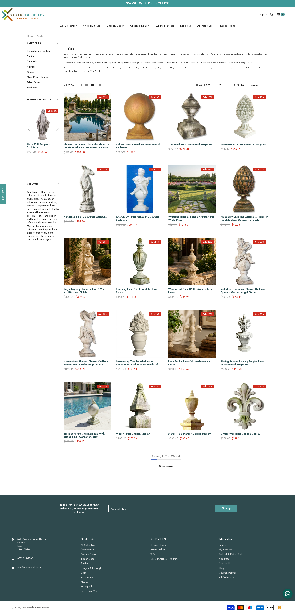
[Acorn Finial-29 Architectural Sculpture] (244, 117)
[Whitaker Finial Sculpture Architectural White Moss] (192, 189)
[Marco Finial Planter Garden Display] (192, 406)
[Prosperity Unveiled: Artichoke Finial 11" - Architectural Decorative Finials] (244, 189)
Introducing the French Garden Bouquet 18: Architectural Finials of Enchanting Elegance (137, 363)
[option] (43, 132)
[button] (29, 128)
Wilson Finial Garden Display (133, 433)
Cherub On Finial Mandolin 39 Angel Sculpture (137, 218)
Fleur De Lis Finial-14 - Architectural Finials (189, 363)
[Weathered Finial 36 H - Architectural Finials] (192, 261)
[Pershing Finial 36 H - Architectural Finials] (140, 261)
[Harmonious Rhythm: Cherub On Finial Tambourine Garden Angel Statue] (87, 334)
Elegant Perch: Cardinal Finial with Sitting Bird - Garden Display (84, 435)
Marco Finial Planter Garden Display (189, 433)
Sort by (239, 85)
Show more (166, 466)
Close (236, 3)
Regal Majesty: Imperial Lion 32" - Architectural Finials (84, 291)
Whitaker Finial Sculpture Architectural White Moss (191, 218)
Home (30, 36)
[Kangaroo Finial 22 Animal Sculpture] (87, 189)
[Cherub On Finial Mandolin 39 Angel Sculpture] (140, 189)
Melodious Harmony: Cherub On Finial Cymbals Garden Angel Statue (242, 291)
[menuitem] (43, 51)
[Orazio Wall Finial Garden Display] (244, 406)
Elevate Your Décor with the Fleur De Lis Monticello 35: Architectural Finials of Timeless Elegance (86, 146)
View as (69, 85)
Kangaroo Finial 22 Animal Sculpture (85, 216)
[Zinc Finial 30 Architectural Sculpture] (192, 117)
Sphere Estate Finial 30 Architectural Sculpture (138, 146)
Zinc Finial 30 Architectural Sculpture (190, 144)
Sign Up (226, 508)
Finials (40, 36)
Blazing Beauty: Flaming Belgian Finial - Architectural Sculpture (243, 363)
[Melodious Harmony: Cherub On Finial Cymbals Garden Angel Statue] (244, 261)
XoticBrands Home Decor (35, 607)
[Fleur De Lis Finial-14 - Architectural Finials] (192, 334)
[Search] (272, 14)
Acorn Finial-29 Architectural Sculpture (243, 144)
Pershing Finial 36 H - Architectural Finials (136, 291)
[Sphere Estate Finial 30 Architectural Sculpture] (140, 117)
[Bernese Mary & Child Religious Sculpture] (43, 124)
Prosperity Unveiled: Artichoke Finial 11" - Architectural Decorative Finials (244, 218)
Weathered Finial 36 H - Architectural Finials (190, 291)
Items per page (204, 85)
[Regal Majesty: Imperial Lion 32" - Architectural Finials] (87, 261)
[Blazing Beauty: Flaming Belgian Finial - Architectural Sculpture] (244, 334)
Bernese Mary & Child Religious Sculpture (40, 146)
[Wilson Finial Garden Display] (140, 406)
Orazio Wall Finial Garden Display (240, 433)
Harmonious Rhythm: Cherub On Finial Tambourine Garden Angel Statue (86, 363)
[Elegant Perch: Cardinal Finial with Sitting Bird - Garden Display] (87, 406)
